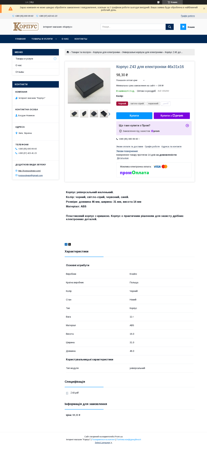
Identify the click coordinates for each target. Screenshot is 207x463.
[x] (69, 245)
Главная (20, 39)
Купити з (166, 115)
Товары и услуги (42, 39)
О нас (65, 39)
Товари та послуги (81, 52)
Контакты (81, 39)
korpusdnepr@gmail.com (30, 175)
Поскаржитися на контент (103, 439)
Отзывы (20, 72)
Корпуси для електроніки (106, 52)
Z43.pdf (74, 392)
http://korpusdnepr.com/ (29, 171)
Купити (134, 115)
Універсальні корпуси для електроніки (142, 52)
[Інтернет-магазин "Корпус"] (25, 30)
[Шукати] (170, 27)
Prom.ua (119, 437)
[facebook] (66, 245)
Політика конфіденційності (128, 439)
